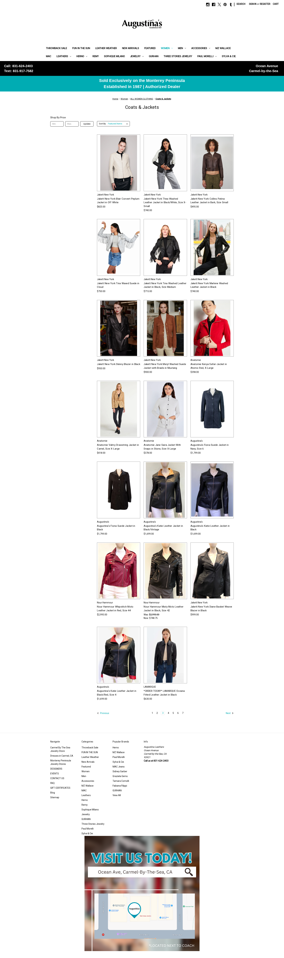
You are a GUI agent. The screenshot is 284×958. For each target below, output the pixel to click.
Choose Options (118, 169)
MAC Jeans (119, 766)
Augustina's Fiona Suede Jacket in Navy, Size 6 (209, 446)
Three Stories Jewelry (178, 56)
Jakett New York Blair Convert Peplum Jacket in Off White (118, 200)
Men (180, 48)
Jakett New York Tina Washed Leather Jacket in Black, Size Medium (165, 285)
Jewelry (135, 56)
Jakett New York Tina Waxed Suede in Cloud (118, 285)
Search (241, 4)
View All (117, 795)
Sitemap (54, 797)
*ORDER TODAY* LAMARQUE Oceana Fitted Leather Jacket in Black (164, 692)
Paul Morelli (205, 56)
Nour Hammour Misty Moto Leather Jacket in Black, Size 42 (163, 608)
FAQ (52, 783)
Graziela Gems (120, 776)
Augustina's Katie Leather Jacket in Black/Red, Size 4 (116, 692)
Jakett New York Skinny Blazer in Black (118, 364)
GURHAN (153, 56)
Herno (80, 56)
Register (265, 4)
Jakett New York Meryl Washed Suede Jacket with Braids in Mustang (165, 366)
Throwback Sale (56, 48)
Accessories (199, 48)
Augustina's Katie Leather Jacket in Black (210, 527)
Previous (104, 713)
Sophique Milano (114, 56)
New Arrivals (130, 48)
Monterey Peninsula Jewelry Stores (60, 762)
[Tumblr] (231, 4)
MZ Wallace (223, 48)
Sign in (252, 4)
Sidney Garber (120, 771)
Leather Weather (106, 48)
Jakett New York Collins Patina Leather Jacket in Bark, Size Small (209, 200)
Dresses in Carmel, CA (61, 755)
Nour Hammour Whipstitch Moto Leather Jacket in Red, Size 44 (115, 608)
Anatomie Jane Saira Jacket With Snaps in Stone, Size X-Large (162, 446)
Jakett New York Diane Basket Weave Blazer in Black (211, 608)
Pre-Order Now (165, 661)
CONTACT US (57, 778)
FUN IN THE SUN (81, 48)
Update (86, 124)
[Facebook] (213, 4)
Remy (96, 56)
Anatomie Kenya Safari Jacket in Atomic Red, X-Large (208, 366)
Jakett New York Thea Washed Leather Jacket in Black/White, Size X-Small (165, 202)
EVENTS (54, 773)
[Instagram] (208, 4)
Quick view (116, 157)
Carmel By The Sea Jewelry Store (60, 749)
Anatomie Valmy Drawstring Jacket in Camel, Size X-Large (118, 446)
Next (228, 713)
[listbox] (118, 123)
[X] (219, 4)
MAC (48, 56)
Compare (117, 163)
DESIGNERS (56, 768)
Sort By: (102, 123)
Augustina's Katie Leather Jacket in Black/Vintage (163, 527)
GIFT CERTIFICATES (60, 788)
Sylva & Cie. (229, 56)
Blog (52, 792)
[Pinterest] (225, 4)
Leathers (62, 56)
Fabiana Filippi (120, 785)
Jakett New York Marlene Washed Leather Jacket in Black (209, 285)
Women (165, 48)
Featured (150, 48)
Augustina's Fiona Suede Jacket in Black (116, 527)
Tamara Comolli (121, 781)
